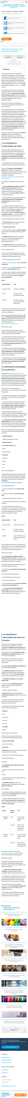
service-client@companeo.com (8, 1086)
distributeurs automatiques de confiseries (11, 176)
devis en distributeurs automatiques (9, 323)
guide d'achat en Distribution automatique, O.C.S (11, 908)
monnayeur (17, 85)
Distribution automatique (8, 45)
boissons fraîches (5, 178)
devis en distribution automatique (17, 547)
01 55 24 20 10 (4, 1082)
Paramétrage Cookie (6, 1062)
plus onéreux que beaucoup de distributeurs (11, 482)
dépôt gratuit (10, 259)
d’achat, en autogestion (11, 262)
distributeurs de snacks (15, 373)
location (9, 267)
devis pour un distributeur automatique (10, 853)
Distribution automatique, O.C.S (20, 45)
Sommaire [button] (6, 69)
